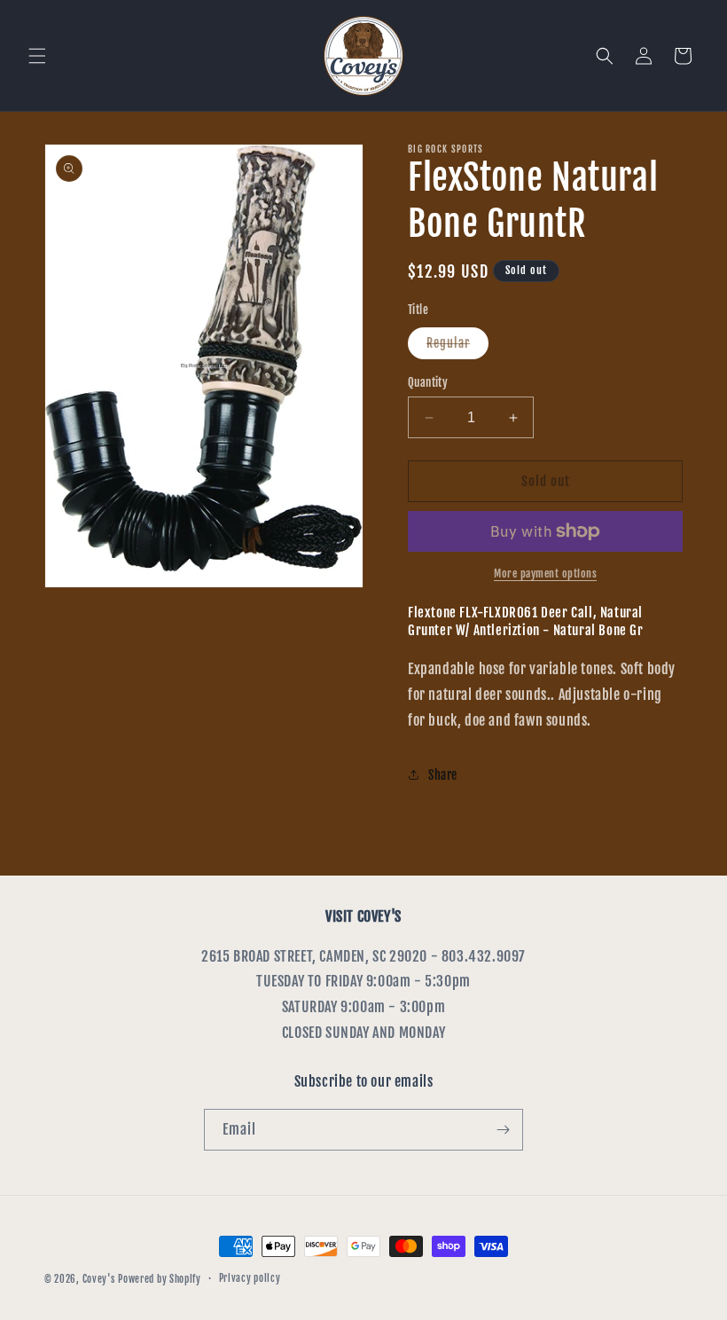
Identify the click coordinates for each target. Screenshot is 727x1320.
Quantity (428, 382)
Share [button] (442, 774)
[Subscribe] (502, 1130)
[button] (37, 55)
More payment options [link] (545, 573)
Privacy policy (250, 1278)
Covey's (98, 1279)
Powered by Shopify (159, 1279)
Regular (457, 346)
